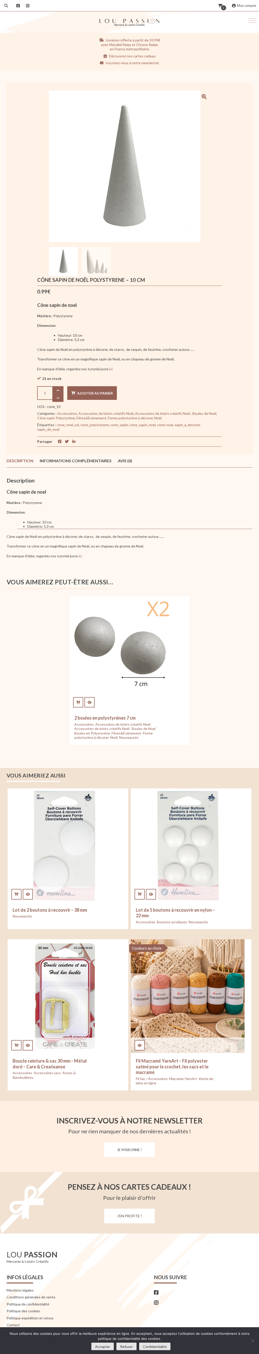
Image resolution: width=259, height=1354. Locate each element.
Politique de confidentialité (28, 1304)
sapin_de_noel (48, 429)
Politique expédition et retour (30, 1318)
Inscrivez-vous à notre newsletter (132, 63)
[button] (252, 20)
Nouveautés (129, 737)
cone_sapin (119, 425)
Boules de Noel (204, 413)
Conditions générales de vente (31, 1297)
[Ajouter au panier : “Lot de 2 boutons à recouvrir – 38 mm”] (16, 894)
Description (20, 460)
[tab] (20, 460)
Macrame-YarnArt (183, 1078)
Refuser (126, 1346)
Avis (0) (125, 460)
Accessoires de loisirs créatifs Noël (106, 413)
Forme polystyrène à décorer (130, 418)
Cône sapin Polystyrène (56, 418)
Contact (13, 1325)
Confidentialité (155, 1346)
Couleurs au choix (147, 948)
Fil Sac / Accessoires (152, 1078)
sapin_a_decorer (187, 425)
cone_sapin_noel (143, 425)
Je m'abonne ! (129, 1150)
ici (111, 369)
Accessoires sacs (47, 1073)
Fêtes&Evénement (91, 418)
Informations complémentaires (76, 460)
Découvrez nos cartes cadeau (132, 56)
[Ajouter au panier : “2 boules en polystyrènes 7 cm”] (78, 702)
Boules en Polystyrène (92, 733)
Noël (158, 418)
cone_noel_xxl (68, 425)
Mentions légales (20, 1290)
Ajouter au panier (95, 393)
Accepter (102, 1346)
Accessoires (67, 413)
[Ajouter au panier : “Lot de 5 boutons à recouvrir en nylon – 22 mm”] (140, 894)
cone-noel (165, 425)
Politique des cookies (23, 1311)
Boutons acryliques (172, 922)
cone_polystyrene (94, 425)
